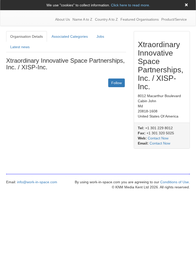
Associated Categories (70, 36)
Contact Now (158, 138)
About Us (62, 19)
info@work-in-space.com (37, 182)
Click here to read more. (130, 5)
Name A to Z (82, 19)
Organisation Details (26, 36)
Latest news (20, 47)
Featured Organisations (139, 19)
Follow (116, 83)
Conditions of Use (174, 182)
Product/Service (174, 19)
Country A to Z (106, 19)
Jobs (100, 36)
